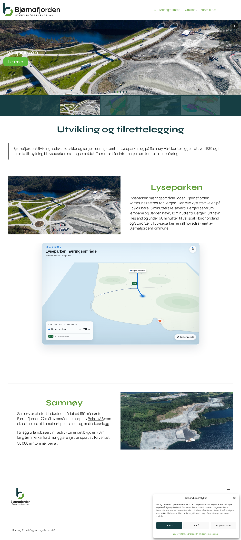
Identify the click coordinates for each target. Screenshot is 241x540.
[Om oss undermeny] (197, 10)
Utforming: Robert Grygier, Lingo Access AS (33, 530)
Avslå (196, 525)
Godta (169, 525)
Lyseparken (139, 198)
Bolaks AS (95, 418)
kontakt (106, 153)
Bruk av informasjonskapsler (185, 533)
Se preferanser (223, 525)
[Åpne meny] (228, 489)
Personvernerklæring (208, 533)
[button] (234, 498)
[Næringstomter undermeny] (181, 10)
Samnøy (23, 413)
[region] (120, 68)
